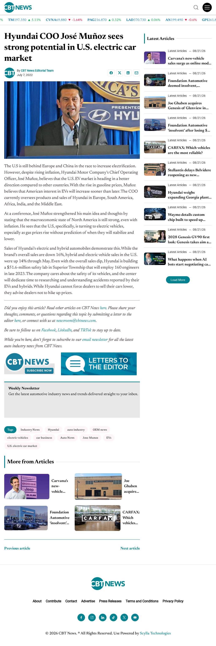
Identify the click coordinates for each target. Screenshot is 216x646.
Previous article (17, 549)
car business (44, 438)
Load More (178, 280)
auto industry (76, 429)
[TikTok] (113, 617)
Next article (130, 549)
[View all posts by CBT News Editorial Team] (10, 73)
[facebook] (81, 617)
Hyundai (53, 429)
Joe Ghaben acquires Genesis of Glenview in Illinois (132, 487)
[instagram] (92, 617)
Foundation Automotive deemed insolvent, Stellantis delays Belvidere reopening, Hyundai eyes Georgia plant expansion (189, 84)
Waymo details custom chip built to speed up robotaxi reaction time (186, 218)
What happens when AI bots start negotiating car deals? (189, 262)
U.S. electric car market (22, 446)
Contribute (53, 601)
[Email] (136, 72)
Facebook (48, 330)
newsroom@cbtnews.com (76, 321)
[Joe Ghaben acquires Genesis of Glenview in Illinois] (98, 486)
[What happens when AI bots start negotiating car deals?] (155, 259)
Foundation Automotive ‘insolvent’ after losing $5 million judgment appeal (59, 518)
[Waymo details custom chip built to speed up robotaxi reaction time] (155, 214)
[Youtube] (135, 617)
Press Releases (110, 601)
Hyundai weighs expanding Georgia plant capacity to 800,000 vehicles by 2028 (188, 195)
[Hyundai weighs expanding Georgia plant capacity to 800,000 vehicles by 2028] (155, 192)
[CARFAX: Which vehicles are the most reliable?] (97, 518)
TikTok (85, 330)
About (37, 601)
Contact (71, 601)
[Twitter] (124, 617)
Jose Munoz (90, 438)
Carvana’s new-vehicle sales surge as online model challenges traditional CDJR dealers (60, 487)
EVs (108, 438)
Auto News (67, 438)
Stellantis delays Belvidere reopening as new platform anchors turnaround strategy (189, 173)
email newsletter (95, 340)
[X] (119, 72)
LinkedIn (65, 330)
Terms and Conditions (142, 601)
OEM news (100, 429)
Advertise (88, 601)
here (103, 308)
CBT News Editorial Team (37, 70)
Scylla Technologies (155, 633)
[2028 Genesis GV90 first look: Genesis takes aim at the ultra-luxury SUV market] (155, 236)
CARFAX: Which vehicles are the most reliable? (131, 518)
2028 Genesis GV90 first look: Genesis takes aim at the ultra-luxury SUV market (189, 240)
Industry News (30, 429)
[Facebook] (111, 72)
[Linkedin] (128, 72)
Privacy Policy (173, 601)
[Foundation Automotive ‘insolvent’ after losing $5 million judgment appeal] (26, 518)
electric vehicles (17, 438)
